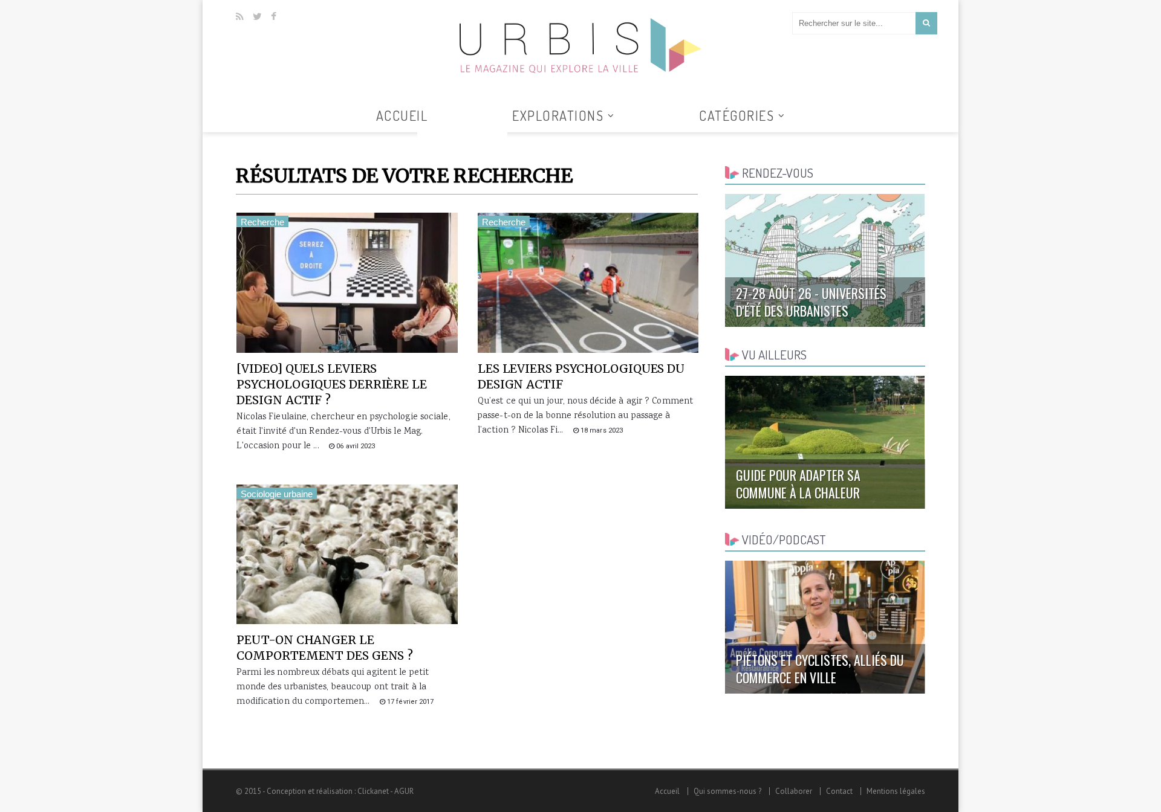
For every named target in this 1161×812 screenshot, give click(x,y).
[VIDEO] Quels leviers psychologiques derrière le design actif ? (331, 384)
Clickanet (373, 791)
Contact (839, 791)
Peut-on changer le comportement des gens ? (324, 648)
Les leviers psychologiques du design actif (581, 376)
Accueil (402, 115)
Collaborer (793, 791)
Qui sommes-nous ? (727, 791)
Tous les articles (462, 139)
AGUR (404, 791)
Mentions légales (896, 791)
